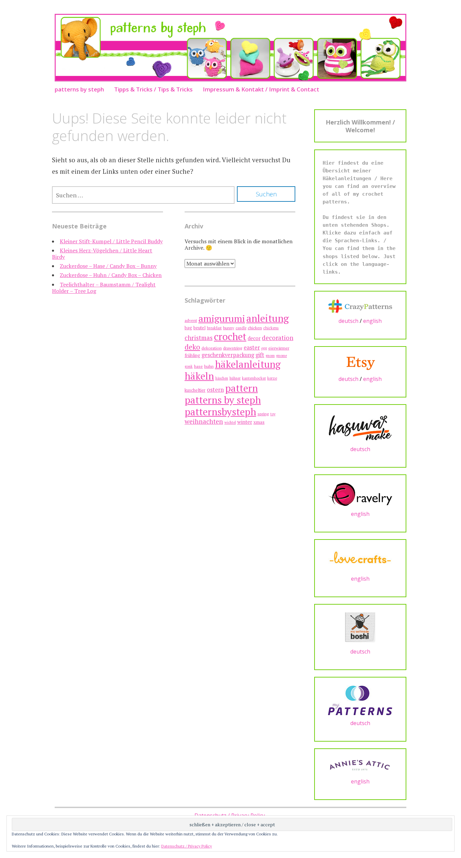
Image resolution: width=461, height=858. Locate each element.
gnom (270, 355)
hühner (235, 378)
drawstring (232, 348)
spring (263, 414)
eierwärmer (278, 348)
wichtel (230, 422)
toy (272, 414)
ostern (215, 389)
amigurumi (221, 318)
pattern (241, 388)
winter (244, 421)
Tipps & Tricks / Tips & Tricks (153, 89)
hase (198, 366)
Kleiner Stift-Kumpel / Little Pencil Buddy (111, 241)
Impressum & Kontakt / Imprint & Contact (261, 89)
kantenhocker (254, 378)
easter (252, 347)
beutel (199, 328)
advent (191, 320)
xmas (259, 422)
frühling (192, 355)
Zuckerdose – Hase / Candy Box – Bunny (108, 266)
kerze (272, 378)
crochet (230, 336)
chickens (271, 327)
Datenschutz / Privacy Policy (186, 846)
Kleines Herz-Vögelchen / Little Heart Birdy (102, 253)
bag (188, 328)
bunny (228, 327)
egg (264, 348)
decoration (277, 338)
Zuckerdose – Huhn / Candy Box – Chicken (111, 275)
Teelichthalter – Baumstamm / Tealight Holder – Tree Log (104, 288)
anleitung (267, 318)
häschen (221, 378)
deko (192, 347)
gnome (281, 355)
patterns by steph (79, 89)
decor (254, 338)
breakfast (214, 328)
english (372, 321)
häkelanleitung (248, 364)
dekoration (211, 348)
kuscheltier (195, 390)
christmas (199, 337)
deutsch (348, 321)
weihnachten (204, 421)
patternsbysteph (220, 411)
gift (259, 355)
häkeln (199, 375)
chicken (255, 328)
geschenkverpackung (227, 355)
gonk (189, 366)
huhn (209, 366)
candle (241, 328)
